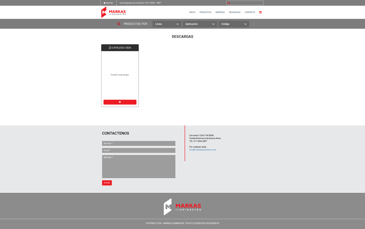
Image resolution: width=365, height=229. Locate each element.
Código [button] (225, 23)
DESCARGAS (235, 12)
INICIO (192, 12)
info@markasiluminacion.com (202, 150)
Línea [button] (158, 23)
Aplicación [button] (191, 23)
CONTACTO (250, 12)
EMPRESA (220, 12)
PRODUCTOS (205, 12)
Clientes (109, 3)
